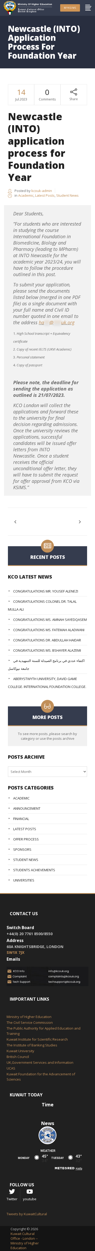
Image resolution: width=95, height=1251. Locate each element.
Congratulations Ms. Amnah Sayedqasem (50, 619)
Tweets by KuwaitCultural (27, 1214)
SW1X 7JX (16, 952)
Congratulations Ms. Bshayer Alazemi (47, 650)
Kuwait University (20, 1051)
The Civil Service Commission (30, 1022)
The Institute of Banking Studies (32, 1045)
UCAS (11, 1068)
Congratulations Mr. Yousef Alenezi (45, 591)
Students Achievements (34, 870)
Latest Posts (45, 195)
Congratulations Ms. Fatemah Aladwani (48, 629)
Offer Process (26, 839)
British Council (18, 1056)
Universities (23, 880)
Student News (67, 195)
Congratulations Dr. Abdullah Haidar (47, 640)
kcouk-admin (41, 190)
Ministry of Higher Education (29, 1016)
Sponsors (22, 849)
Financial (21, 818)
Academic (26, 195)
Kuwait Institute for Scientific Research (37, 1039)
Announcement (26, 808)
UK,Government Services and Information (40, 1062)
